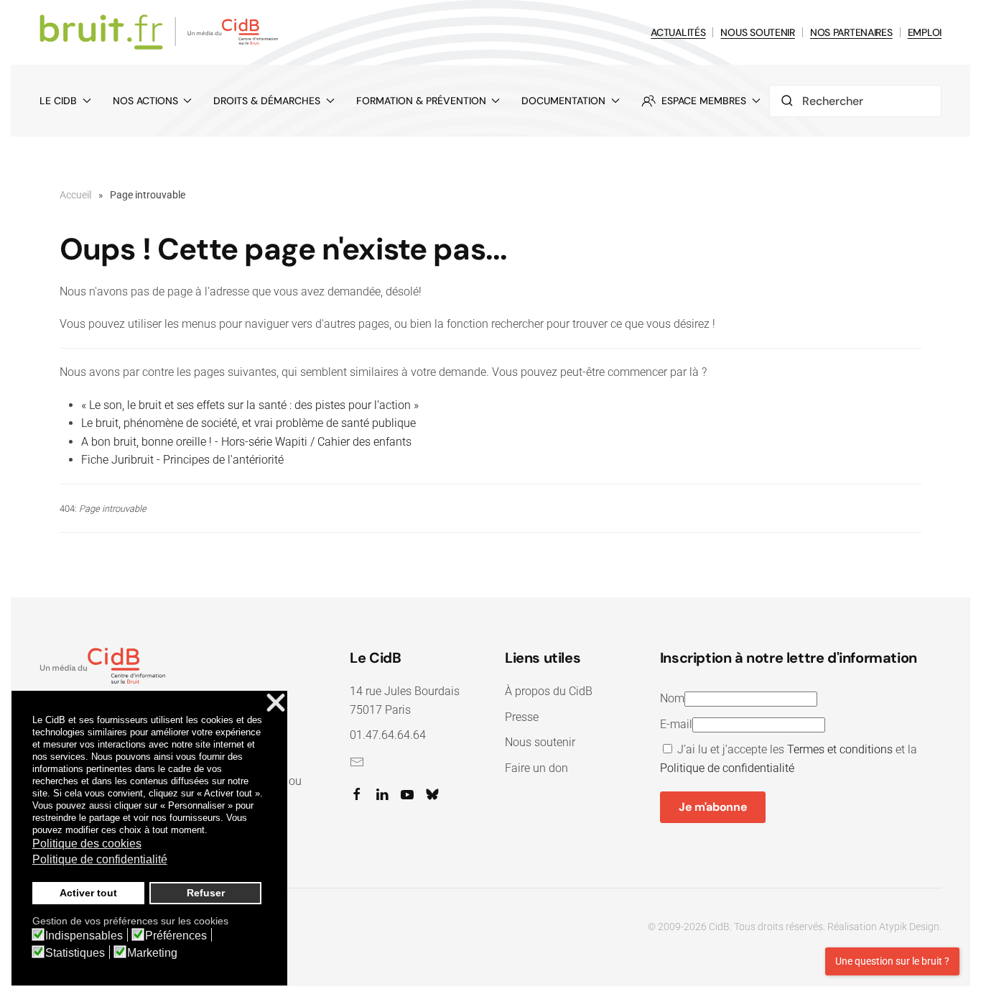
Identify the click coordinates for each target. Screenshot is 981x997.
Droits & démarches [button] (266, 100)
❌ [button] (276, 703)
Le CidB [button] (58, 100)
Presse (522, 717)
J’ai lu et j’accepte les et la (788, 759)
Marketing (152, 953)
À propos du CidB (548, 691)
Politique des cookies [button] (86, 843)
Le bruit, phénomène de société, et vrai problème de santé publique (248, 423)
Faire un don (536, 768)
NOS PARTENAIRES (851, 32)
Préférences (176, 936)
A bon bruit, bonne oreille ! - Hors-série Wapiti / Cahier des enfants (246, 442)
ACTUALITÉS (678, 32)
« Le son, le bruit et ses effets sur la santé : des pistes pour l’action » (250, 405)
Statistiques (75, 953)
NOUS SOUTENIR (757, 32)
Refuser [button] (206, 893)
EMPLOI (925, 32)
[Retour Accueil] (161, 32)
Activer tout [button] (88, 893)
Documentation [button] (563, 100)
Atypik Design (909, 926)
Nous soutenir (540, 742)
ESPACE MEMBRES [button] (703, 100)
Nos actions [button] (145, 100)
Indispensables (84, 936)
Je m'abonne (713, 806)
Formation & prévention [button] (421, 100)
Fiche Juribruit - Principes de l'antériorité (182, 460)
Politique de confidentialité (727, 768)
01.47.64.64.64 (388, 735)
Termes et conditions (840, 749)
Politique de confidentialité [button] (99, 859)
